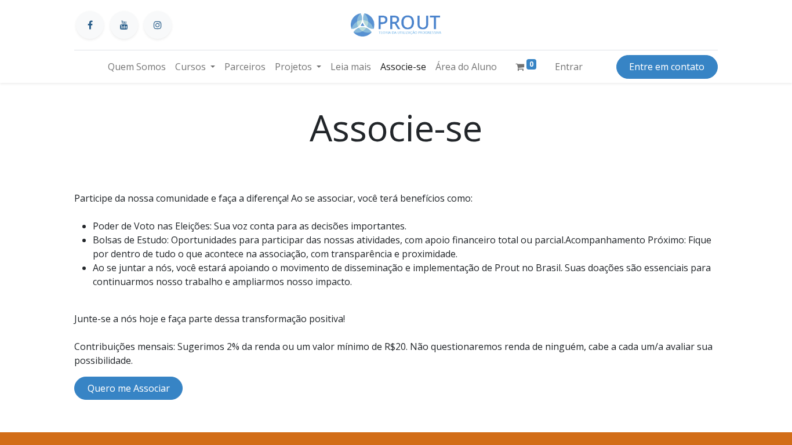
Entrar (569, 66)
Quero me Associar (129, 388)
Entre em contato (666, 66)
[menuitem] (136, 66)
